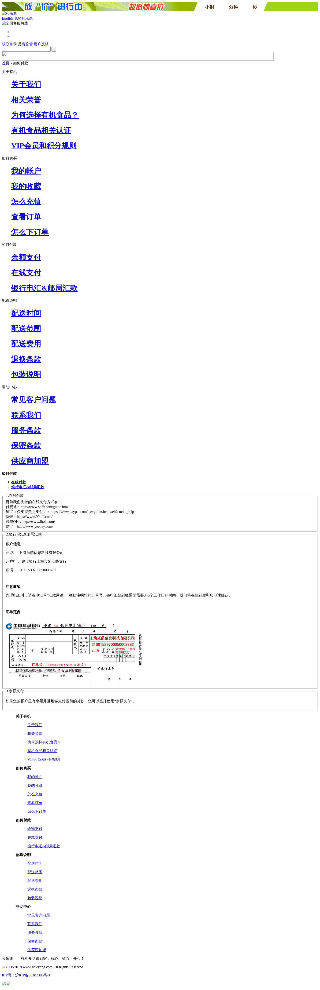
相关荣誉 (26, 99)
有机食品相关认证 (41, 130)
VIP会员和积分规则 (44, 145)
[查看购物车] (164, 36)
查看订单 (26, 216)
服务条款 (26, 430)
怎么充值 (26, 201)
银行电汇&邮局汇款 (44, 288)
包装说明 (26, 374)
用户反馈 (41, 44)
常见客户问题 (33, 399)
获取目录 (9, 44)
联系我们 (26, 415)
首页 (5, 63)
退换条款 (26, 359)
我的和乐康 (23, 18)
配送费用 (26, 343)
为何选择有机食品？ (45, 115)
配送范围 (26, 328)
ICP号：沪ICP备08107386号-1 (26, 975)
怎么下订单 (30, 232)
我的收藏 (26, 186)
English (7, 18)
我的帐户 (26, 171)
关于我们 (26, 84)
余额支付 (26, 257)
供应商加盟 (30, 461)
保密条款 (26, 445)
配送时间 (26, 313)
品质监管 (25, 44)
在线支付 (26, 272)
